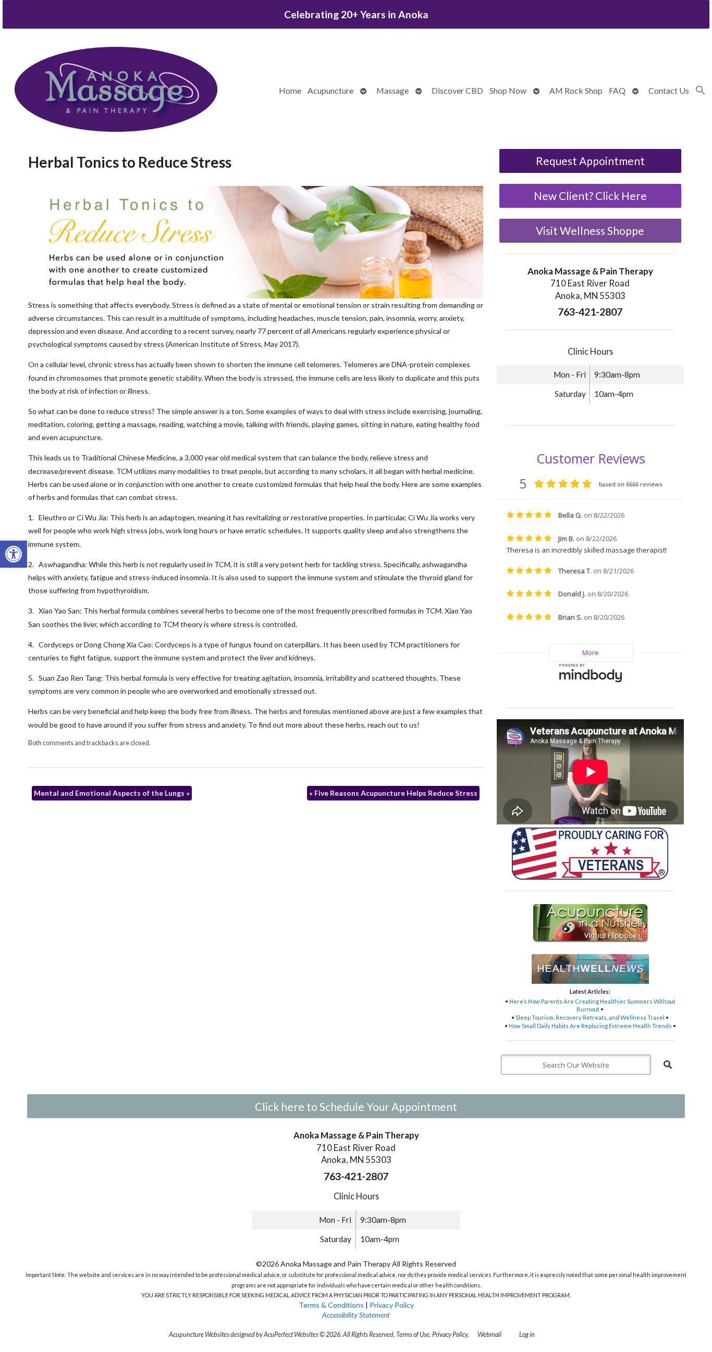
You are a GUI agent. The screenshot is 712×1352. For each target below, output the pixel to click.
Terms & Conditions (331, 1304)
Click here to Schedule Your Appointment (356, 1106)
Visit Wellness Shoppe (590, 230)
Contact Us (668, 90)
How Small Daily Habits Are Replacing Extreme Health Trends (590, 1025)
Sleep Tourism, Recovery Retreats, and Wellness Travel (590, 1017)
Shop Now (507, 90)
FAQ (617, 90)
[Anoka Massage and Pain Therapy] (116, 90)
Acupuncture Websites (199, 1334)
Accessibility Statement (356, 1314)
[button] (13, 554)
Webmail (489, 1334)
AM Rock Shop (576, 90)
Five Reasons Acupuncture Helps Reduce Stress (393, 792)
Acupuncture (330, 90)
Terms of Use (412, 1334)
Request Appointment (590, 160)
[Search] (667, 1064)
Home (290, 90)
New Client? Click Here (590, 195)
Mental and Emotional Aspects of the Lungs (112, 792)
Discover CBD (457, 90)
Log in (527, 1334)
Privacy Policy (392, 1304)
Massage (392, 90)
